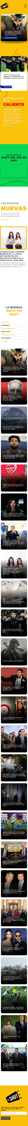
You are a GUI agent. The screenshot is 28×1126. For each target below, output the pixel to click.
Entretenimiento (10, 86)
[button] (26, 27)
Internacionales (11, 37)
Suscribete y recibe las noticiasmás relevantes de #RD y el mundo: (12, 1109)
